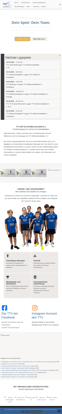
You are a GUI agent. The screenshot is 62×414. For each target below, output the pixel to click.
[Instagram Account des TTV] (35, 308)
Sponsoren (36, 6)
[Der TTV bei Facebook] (5, 308)
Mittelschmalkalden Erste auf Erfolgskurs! (14, 374)
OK (22, 411)
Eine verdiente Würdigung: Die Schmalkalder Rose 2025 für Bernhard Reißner (24, 370)
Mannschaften (25, 2)
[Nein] (59, 411)
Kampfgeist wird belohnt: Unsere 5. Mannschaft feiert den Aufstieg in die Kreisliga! (26, 361)
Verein (16, 2)
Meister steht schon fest (9, 364)
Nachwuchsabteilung (39, 2)
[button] (19, 2)
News (28, 6)
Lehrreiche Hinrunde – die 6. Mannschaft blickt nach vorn (18, 372)
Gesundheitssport (19, 6)
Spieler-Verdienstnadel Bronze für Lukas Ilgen (15, 366)
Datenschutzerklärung (35, 411)
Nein (27, 411)
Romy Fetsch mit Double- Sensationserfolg (14, 368)
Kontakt (43, 6)
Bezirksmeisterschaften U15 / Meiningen (13, 377)
